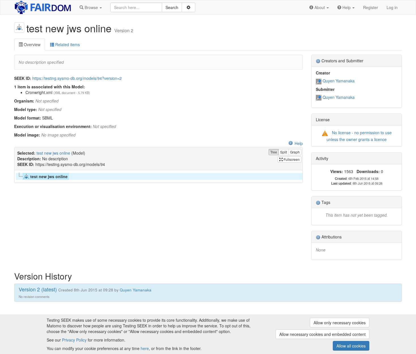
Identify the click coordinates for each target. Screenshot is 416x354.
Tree (273, 152)
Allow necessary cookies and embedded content (322, 334)
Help (299, 143)
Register (370, 7)
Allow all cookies (351, 346)
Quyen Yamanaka (339, 81)
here (145, 348)
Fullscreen (291, 159)
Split (283, 152)
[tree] (158, 176)
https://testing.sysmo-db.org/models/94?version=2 (77, 78)
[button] (90, 7)
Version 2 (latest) (38, 289)
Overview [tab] (31, 44)
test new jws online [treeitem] (49, 176)
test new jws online (53, 153)
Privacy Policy (74, 340)
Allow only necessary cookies (340, 322)
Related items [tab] (67, 44)
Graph (295, 152)
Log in (392, 7)
